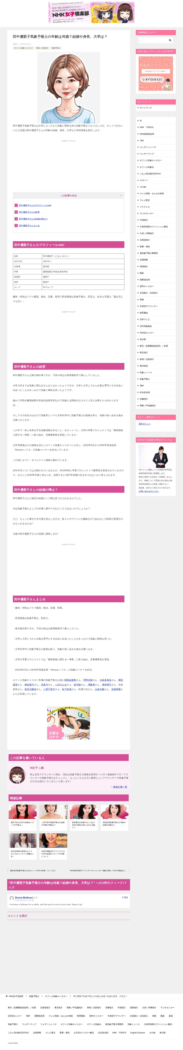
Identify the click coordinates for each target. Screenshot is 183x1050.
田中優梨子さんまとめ (29, 225)
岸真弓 (44, 684)
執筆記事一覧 (120, 787)
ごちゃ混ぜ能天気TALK (150, 174)
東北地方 (144, 352)
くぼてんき (61, 684)
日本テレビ (145, 319)
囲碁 (142, 273)
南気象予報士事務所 (149, 253)
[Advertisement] (68, 163)
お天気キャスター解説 (84, 1033)
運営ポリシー (145, 424)
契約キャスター (147, 286)
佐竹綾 (77, 684)
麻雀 (171, 1016)
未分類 (143, 339)
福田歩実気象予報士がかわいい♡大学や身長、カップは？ (33, 871)
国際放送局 (145, 279)
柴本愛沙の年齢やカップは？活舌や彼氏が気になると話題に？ (83, 825)
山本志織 (99, 689)
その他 (143, 187)
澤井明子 (106, 684)
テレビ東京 (145, 200)
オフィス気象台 (147, 167)
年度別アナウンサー (149, 306)
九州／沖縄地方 (147, 233)
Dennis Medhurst (24, 897)
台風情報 (144, 260)
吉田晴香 (116, 689)
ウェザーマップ (147, 154)
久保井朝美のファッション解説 (154, 226)
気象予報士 (56, 48)
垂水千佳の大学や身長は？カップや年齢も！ (22, 823)
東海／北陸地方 (42, 48)
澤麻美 (91, 684)
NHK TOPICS (146, 127)
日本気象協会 (146, 326)
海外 (142, 385)
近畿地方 (144, 399)
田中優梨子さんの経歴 (29, 212)
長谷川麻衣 (30, 689)
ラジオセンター (147, 213)
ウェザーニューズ (148, 147)
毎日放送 (144, 366)
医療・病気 (145, 246)
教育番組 (144, 313)
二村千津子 (49, 689)
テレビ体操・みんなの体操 (152, 193)
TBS (142, 140)
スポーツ (144, 180)
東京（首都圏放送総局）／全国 (154, 346)
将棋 (142, 299)
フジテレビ (145, 207)
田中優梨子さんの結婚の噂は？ (33, 219)
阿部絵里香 (70, 680)
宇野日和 (88, 680)
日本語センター (147, 333)
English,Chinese (137, 1033)
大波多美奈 (105, 680)
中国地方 (144, 220)
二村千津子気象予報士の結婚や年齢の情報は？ (52, 823)
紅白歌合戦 (145, 392)
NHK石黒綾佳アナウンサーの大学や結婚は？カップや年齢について (53, 853)
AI (141, 120)
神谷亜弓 (29, 684)
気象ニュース (146, 372)
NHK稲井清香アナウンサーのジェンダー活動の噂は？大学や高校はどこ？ (99, 871)
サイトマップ (146, 108)
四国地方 (144, 266)
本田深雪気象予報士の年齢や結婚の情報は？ (114, 823)
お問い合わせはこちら (149, 491)
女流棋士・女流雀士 (149, 293)
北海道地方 (145, 240)
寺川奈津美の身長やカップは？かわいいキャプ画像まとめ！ (22, 853)
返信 (126, 897)
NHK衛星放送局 (147, 134)
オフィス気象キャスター (23, 48)
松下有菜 (66, 689)
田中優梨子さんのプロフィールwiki (35, 205)
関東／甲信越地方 (148, 405)
